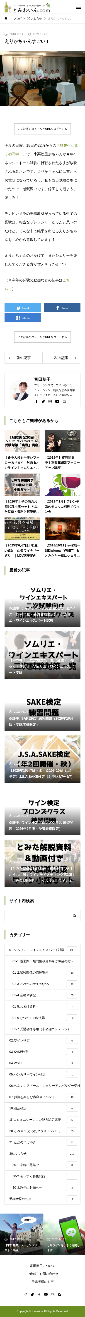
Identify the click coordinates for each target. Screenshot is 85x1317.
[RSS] (59, 1294)
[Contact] (64, 401)
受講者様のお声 (43, 1281)
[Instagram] (50, 401)
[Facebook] (36, 401)
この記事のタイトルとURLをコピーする (42, 128)
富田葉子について (42, 1266)
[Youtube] (57, 401)
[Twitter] (43, 401)
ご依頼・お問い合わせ (42, 1274)
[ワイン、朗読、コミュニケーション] (27, 6)
